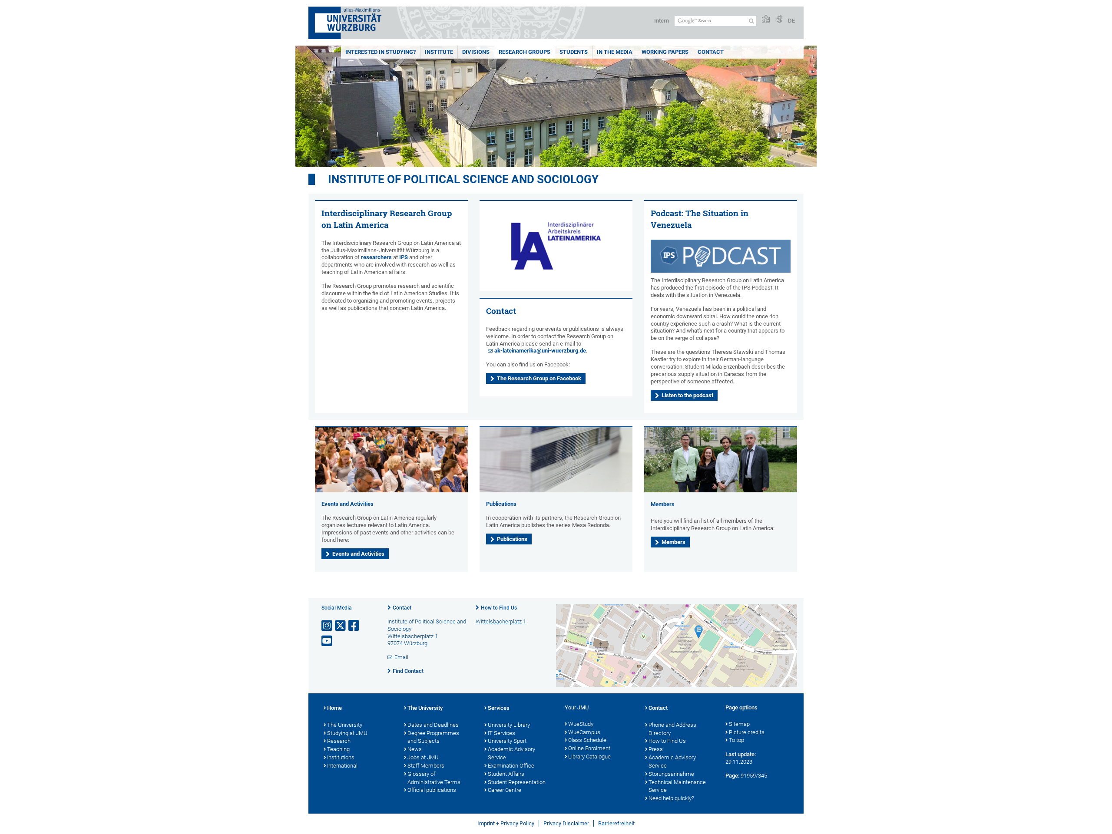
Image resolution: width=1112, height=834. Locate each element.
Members (673, 542)
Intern (661, 20)
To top (736, 740)
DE (791, 20)
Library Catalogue (589, 756)
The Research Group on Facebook (539, 378)
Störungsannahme (671, 774)
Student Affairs (506, 774)
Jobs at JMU (423, 757)
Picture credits (746, 732)
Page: (732, 775)
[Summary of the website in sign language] (778, 19)
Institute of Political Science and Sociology (463, 179)
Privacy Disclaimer (566, 823)
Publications (501, 504)
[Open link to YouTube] (327, 641)
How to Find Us (499, 608)
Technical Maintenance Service (677, 786)
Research (339, 741)
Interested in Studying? (380, 52)
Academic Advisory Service (511, 753)
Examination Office (511, 765)
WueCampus (584, 732)
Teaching (338, 749)
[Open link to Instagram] (327, 625)
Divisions (476, 52)
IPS (403, 257)
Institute (439, 52)
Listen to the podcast (687, 395)
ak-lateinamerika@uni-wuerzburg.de (540, 350)
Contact (711, 52)
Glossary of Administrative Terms (433, 778)
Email (401, 657)
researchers (376, 257)
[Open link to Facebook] (354, 625)
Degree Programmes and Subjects (433, 737)
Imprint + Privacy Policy (505, 823)
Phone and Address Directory (672, 729)
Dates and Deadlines (433, 725)
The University (344, 725)
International (342, 765)
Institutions (340, 757)
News (414, 749)
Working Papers (665, 52)
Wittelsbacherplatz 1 (501, 621)
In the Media (614, 52)
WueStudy (580, 724)
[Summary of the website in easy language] (766, 19)
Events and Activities (347, 504)
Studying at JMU (347, 733)
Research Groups (524, 52)
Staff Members (425, 765)
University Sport (507, 741)
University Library (509, 725)
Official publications (431, 790)
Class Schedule (587, 740)
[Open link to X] (341, 625)
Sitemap (739, 724)
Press (656, 749)
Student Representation (517, 782)
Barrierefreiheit (616, 823)
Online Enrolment (589, 748)
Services (499, 708)
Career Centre (504, 790)
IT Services (501, 733)
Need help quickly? (671, 798)
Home (334, 708)
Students (573, 52)
